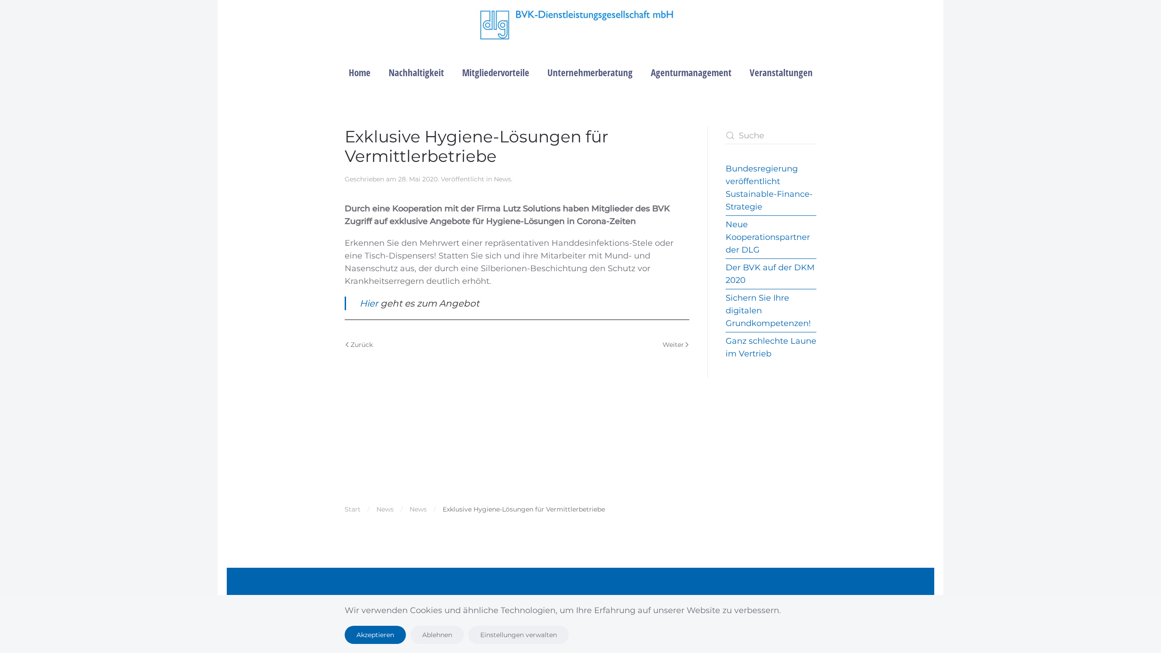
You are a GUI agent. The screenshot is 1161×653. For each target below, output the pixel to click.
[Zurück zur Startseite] (580, 25)
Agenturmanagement (691, 72)
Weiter (673, 345)
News (502, 179)
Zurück (362, 345)
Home (360, 72)
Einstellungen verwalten (518, 635)
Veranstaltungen (781, 72)
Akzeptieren (375, 635)
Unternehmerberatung (590, 72)
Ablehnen (437, 635)
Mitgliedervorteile (495, 72)
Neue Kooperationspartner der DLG (768, 237)
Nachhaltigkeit (416, 72)
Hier (370, 303)
